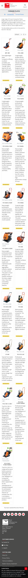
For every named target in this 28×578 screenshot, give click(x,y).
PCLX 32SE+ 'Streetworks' (7, 464)
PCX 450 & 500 (7, 307)
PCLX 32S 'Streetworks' (20, 402)
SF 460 (7, 354)
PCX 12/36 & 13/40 (7, 146)
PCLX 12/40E (7, 99)
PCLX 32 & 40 (20, 354)
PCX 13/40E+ (20, 146)
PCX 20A (20, 247)
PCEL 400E (20, 53)
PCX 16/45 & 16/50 (7, 203)
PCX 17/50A (21, 203)
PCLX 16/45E (20, 99)
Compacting (10, 14)
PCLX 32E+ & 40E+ (7, 404)
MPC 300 (7, 53)
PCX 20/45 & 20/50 (7, 248)
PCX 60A (20, 307)
